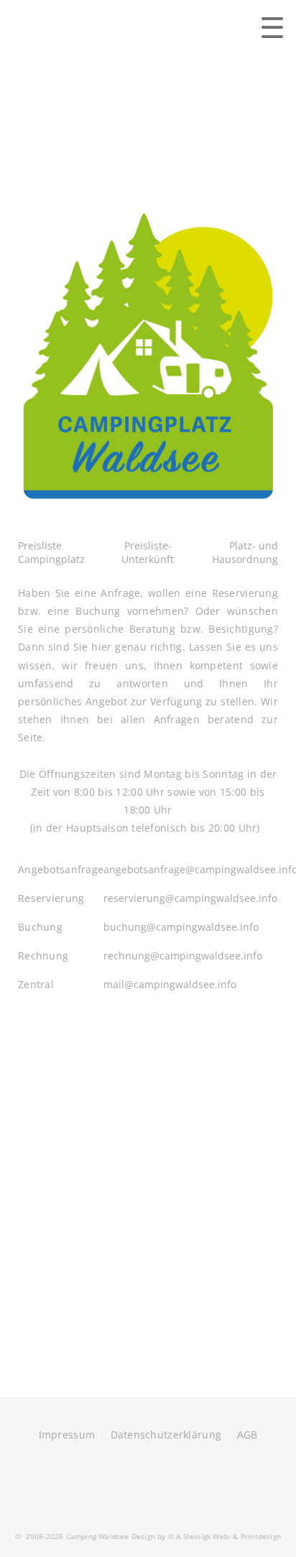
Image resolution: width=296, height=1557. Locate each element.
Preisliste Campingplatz (51, 552)
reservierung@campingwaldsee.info (190, 898)
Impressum (67, 1434)
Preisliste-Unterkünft (147, 552)
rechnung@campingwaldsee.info (182, 955)
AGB (247, 1434)
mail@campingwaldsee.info (169, 984)
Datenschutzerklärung (166, 1434)
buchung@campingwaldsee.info (181, 927)
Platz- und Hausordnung (245, 552)
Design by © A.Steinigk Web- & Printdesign (205, 1536)
